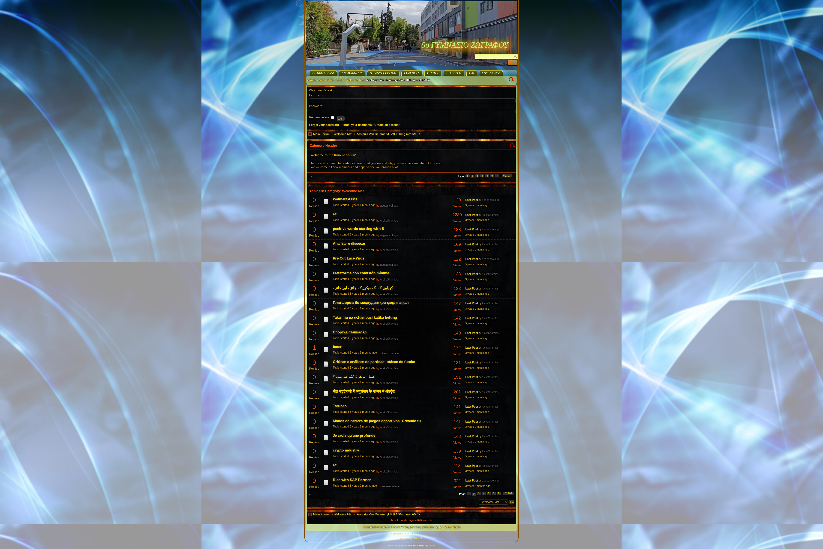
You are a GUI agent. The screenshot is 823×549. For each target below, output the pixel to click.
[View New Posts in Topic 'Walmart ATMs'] (326, 204)
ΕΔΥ (472, 73)
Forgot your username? (357, 124)
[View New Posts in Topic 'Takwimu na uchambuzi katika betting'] (326, 322)
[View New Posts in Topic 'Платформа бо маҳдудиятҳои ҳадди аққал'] (326, 307)
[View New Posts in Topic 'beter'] (326, 352)
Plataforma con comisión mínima (361, 273)
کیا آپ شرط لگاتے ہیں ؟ (354, 376)
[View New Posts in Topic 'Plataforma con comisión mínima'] (326, 278)
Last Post (471, 199)
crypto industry (346, 450)
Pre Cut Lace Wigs (348, 258)
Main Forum (335, 80)
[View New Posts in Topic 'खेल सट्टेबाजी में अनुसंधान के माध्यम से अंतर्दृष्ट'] (326, 396)
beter (337, 347)
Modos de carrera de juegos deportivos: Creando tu (377, 421)
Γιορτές (433, 73)
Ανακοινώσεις (352, 73)
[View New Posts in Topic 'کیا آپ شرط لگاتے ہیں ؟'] (326, 381)
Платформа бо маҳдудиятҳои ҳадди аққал (371, 303)
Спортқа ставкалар (349, 332)
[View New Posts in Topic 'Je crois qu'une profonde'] (326, 440)
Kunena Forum (390, 527)
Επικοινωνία (491, 73)
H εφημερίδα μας (383, 73)
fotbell (432, 545)
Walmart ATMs (345, 199)
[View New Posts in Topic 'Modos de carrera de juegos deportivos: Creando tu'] (326, 426)
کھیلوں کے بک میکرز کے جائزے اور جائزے (363, 288)
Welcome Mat (355, 80)
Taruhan (340, 406)
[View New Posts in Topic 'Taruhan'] (326, 411)
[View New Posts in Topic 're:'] (326, 219)
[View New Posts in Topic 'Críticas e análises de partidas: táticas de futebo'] (326, 366)
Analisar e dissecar (349, 244)
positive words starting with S (358, 229)
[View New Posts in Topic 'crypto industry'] (326, 455)
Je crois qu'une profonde (354, 436)
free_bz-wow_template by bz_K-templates (431, 527)
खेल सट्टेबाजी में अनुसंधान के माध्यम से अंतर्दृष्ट (364, 391)
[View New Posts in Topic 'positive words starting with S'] (326, 233)
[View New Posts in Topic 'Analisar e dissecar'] (326, 248)
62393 (507, 175)
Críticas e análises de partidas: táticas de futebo (374, 362)
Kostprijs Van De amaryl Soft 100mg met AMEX (388, 134)
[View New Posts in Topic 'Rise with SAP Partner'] (326, 485)
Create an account (386, 124)
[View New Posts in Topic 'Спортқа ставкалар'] (326, 337)
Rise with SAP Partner (352, 480)
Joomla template (396, 545)
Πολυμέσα (412, 73)
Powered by (371, 527)
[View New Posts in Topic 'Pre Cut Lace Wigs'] (326, 263)
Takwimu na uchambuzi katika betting (365, 317)
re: (335, 214)
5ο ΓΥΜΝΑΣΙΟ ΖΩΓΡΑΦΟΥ (465, 45)
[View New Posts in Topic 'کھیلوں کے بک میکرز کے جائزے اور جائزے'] (326, 292)
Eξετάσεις (454, 73)
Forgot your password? (325, 124)
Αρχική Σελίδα (323, 73)
